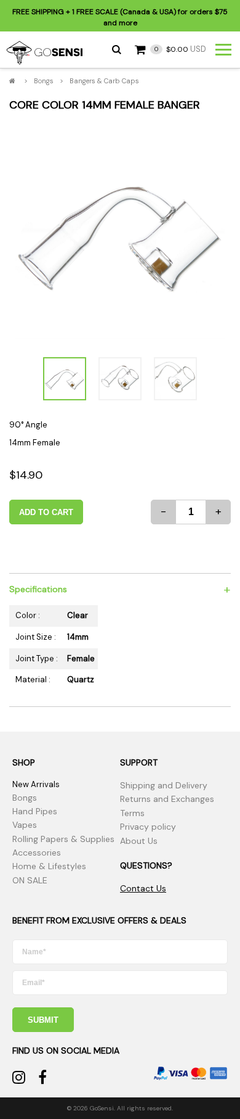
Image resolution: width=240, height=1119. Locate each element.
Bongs (44, 80)
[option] (120, 234)
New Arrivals (36, 784)
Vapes (24, 824)
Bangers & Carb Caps (104, 80)
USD (180, 49)
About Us (139, 840)
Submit (43, 1020)
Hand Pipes (34, 811)
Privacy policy (148, 826)
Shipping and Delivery (163, 785)
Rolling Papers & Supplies (63, 838)
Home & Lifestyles (49, 866)
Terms (132, 813)
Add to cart (46, 512)
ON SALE (29, 880)
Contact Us (143, 888)
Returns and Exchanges (167, 798)
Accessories (36, 852)
